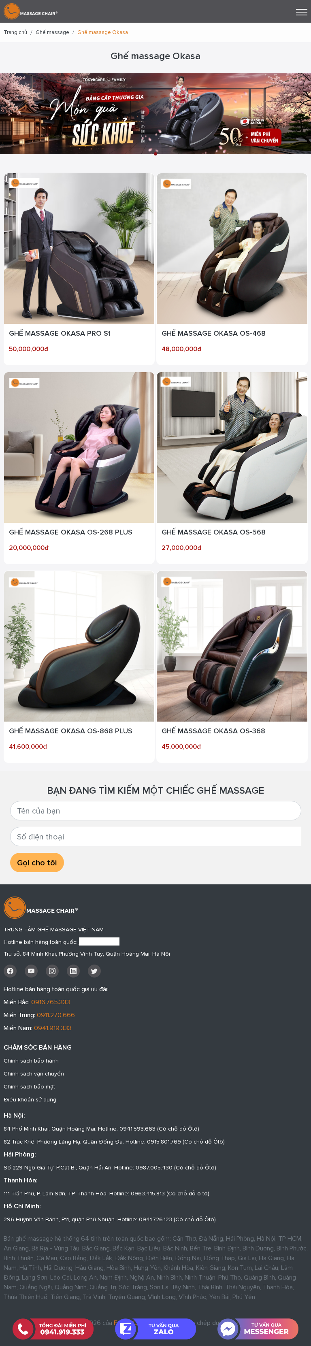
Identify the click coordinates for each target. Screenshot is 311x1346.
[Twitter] (94, 971)
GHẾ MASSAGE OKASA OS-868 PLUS (70, 730)
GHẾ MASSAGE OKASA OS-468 (214, 333)
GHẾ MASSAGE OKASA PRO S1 (60, 333)
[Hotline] (53, 1329)
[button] (155, 154)
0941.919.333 (53, 1027)
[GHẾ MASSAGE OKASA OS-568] (232, 446)
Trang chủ (15, 32)
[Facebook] (10, 971)
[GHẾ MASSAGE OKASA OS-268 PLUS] (79, 446)
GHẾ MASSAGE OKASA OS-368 (213, 730)
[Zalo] (156, 1329)
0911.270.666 (56, 1014)
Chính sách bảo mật (29, 1086)
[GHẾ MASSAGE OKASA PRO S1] (79, 247)
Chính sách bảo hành (31, 1060)
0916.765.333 (50, 1001)
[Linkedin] (73, 971)
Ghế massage (52, 32)
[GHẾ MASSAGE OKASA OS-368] (232, 645)
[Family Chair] (31, 10)
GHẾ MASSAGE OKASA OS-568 (214, 532)
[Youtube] (31, 971)
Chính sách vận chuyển (34, 1073)
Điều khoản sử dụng (30, 1099)
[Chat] (258, 1329)
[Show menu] (302, 12)
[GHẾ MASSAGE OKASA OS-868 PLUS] (79, 645)
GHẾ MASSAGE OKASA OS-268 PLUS (70, 532)
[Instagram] (52, 971)
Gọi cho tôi (37, 862)
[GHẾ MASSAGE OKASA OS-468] (232, 247)
